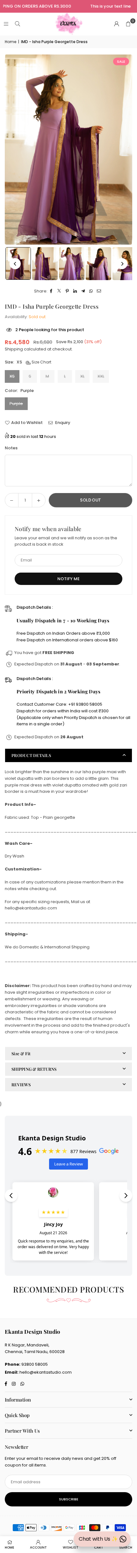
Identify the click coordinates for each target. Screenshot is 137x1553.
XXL (100, 376)
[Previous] (15, 263)
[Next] (121, 263)
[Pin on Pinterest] (67, 291)
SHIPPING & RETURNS (34, 1069)
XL (82, 376)
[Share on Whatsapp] (91, 291)
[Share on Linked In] (75, 291)
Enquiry (62, 423)
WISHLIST (70, 1547)
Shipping (14, 349)
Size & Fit (21, 1053)
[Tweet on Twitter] (59, 291)
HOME (9, 1547)
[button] (128, 24)
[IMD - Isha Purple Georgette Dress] (45, 263)
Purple (16, 404)
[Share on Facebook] (51, 291)
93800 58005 (34, 1364)
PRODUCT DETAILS (31, 755)
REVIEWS (21, 1084)
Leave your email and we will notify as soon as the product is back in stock (66, 541)
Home (10, 41)
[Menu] (6, 24)
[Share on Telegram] (83, 291)
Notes (11, 448)
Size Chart (41, 362)
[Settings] (116, 24)
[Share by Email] (99, 291)
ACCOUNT (38, 1547)
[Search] (17, 24)
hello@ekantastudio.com (45, 1372)
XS (12, 376)
